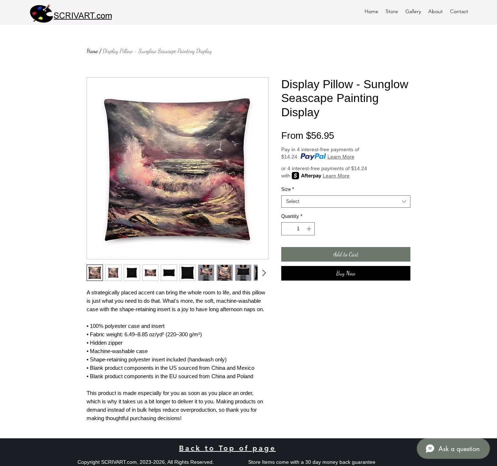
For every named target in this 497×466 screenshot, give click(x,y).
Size (287, 189)
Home (92, 50)
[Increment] (309, 229)
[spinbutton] (298, 229)
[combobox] (345, 201)
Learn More (340, 157)
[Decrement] (286, 229)
